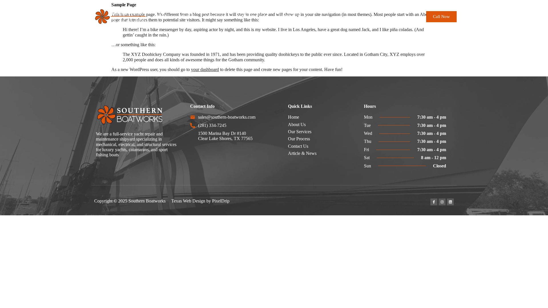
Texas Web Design (188, 200)
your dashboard (205, 69)
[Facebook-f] (433, 201)
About (187, 16)
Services (216, 16)
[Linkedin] (450, 201)
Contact (289, 16)
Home (162, 16)
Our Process (252, 16)
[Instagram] (442, 201)
